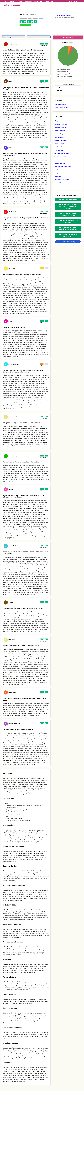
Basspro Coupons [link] (59, 173)
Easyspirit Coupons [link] (60, 182)
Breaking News (28, 1)
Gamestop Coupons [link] (60, 140)
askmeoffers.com (12, 5)
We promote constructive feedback (68, 221)
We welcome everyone (68, 199)
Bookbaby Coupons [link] (60, 169)
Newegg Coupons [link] (59, 137)
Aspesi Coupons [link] (59, 143)
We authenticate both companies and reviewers (68, 228)
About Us (12, 1)
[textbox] (43, 5)
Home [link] (2, 10)
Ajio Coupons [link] (58, 176)
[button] (68, 199)
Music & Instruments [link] (11, 10)
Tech (52, 1)
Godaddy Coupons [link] (59, 134)
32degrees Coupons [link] (60, 156)
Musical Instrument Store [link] (23, 10)
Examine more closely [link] (68, 242)
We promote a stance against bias (68, 235)
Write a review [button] (68, 37)
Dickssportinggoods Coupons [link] (62, 166)
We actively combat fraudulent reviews (68, 214)
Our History (19, 1)
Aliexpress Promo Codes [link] (61, 121)
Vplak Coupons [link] (58, 186)
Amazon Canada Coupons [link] (61, 179)
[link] (9, 22)
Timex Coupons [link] (58, 150)
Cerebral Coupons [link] (59, 163)
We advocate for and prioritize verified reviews (68, 206)
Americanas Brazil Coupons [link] (62, 147)
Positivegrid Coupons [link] (60, 124)
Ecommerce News (38, 1)
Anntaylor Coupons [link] (59, 130)
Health (47, 1)
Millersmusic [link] (34, 10)
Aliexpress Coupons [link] (60, 127)
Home (6, 1)
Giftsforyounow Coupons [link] (61, 153)
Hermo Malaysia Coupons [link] (61, 160)
